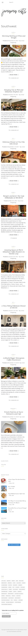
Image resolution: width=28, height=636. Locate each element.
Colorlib (9, 631)
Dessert (15, 585)
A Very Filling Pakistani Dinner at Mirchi (14, 307)
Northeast (4, 593)
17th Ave (4, 580)
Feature (23, 587)
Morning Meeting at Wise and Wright (13, 37)
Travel (15, 600)
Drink (13, 192)
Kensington (4, 591)
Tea (11, 600)
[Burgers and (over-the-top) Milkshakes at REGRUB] (13, 211)
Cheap (23, 582)
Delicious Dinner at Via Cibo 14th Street (14, 143)
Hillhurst (15, 589)
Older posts (4, 461)
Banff (13, 580)
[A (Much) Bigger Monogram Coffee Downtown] (13, 373)
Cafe (14, 582)
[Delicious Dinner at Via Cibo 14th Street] (13, 157)
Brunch (10, 582)
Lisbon (10, 591)
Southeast (11, 597)
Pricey (13, 595)
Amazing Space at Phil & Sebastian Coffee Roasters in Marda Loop (14, 252)
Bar (17, 580)
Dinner (20, 585)
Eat (13, 138)
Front (10, 589)
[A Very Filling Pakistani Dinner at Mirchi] (13, 321)
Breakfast (4, 582)
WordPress (19, 631)
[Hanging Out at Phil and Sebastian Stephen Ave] (13, 105)
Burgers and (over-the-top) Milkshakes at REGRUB (13, 197)
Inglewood (22, 589)
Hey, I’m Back (11, 486)
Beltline (21, 580)
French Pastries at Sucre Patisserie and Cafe (13, 413)
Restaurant (4, 597)
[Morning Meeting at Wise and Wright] (13, 51)
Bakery (8, 580)
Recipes (18, 595)
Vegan (3, 602)
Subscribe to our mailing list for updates (13, 610)
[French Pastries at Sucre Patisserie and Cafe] (13, 427)
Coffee (10, 585)
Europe (17, 587)
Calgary (19, 582)
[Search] (26, 2)
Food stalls (4, 589)
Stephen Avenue (5, 600)
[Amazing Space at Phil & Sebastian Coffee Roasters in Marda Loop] (13, 267)
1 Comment (13, 238)
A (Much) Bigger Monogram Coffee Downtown (13, 359)
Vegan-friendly (10, 602)
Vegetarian (18, 602)
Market (19, 591)
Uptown (20, 600)
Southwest (17, 597)
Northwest (10, 593)
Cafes (13, 32)
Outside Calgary (19, 593)
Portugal (8, 595)
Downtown (4, 587)
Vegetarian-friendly (7, 604)
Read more (13, 74)
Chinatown (4, 585)
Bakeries (13, 408)
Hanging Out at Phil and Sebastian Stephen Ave (13, 91)
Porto (3, 595)
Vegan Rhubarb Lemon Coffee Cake (16, 493)
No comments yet (14, 78)
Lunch (14, 591)
